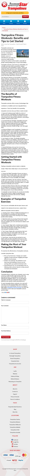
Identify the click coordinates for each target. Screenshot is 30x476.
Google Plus (16, 442)
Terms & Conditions (15, 399)
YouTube (16, 444)
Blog (15, 409)
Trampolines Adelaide (15, 427)
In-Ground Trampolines (15, 353)
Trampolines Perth (15, 430)
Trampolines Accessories (15, 363)
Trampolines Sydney (15, 419)
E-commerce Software (21, 468)
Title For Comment (5, 300)
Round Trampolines (15, 358)
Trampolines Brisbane (15, 422)
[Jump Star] (15, 5)
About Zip (15, 412)
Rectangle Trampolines (15, 356)
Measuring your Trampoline (15, 381)
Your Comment (4, 305)
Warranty (15, 373)
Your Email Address (6, 330)
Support (15, 394)
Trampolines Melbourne (15, 424)
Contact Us (15, 391)
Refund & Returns (15, 379)
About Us (15, 389)
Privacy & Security (15, 396)
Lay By (15, 371)
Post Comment (6, 337)
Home (3, 27)
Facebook (15, 440)
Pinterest (16, 446)
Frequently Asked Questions (15, 406)
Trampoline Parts (15, 361)
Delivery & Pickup (15, 376)
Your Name (4, 325)
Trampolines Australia (15, 432)
